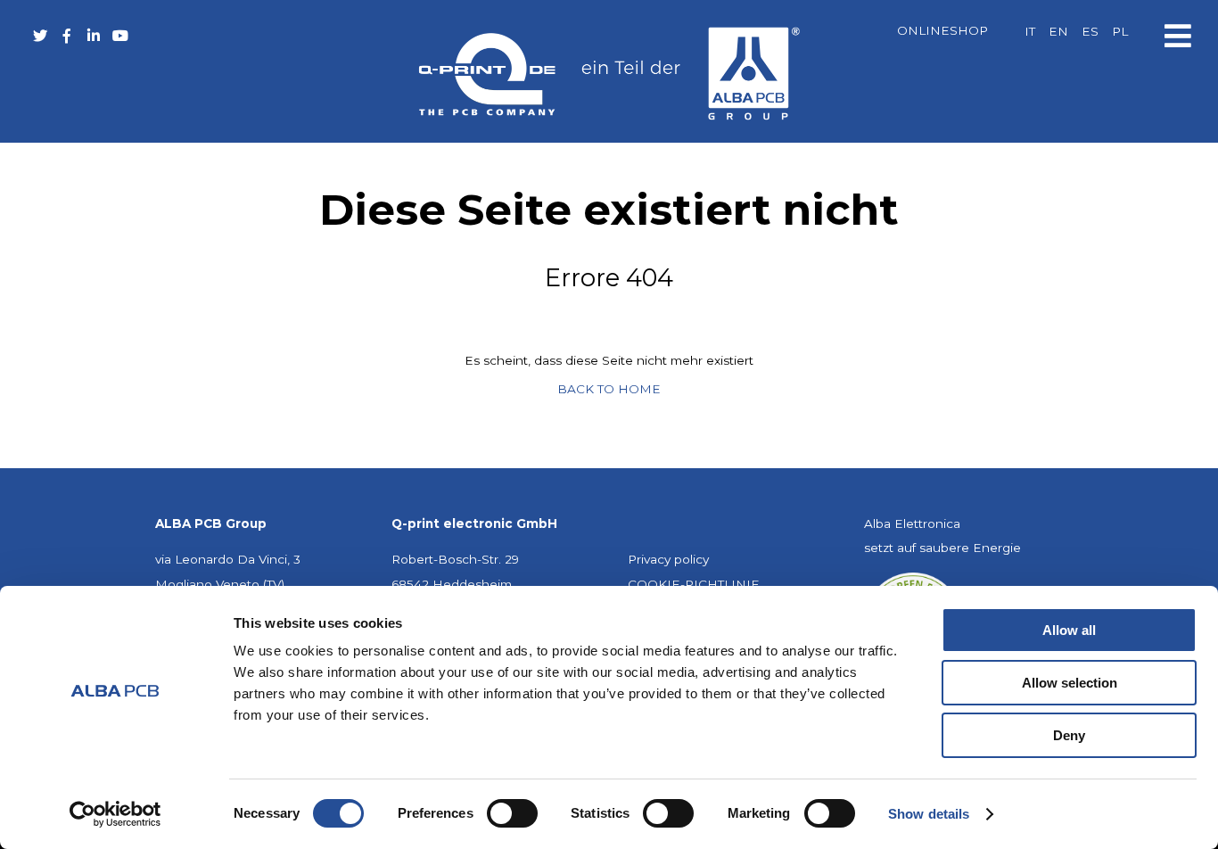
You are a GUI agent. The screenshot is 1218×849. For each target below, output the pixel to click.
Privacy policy (668, 559)
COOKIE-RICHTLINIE (694, 584)
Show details (928, 813)
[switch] (512, 813)
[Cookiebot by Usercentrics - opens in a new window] (115, 814)
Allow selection (1069, 682)
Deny (1069, 735)
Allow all (1069, 630)
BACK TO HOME (609, 389)
